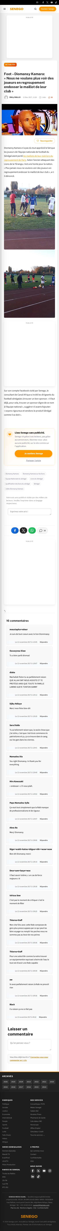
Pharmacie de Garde (37, 1118)
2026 (6, 1081)
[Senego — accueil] (16, 9)
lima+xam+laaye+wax (20, 870)
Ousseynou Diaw (18, 650)
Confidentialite (35, 1157)
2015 (37, 1087)
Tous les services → (37, 1135)
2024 (21, 1081)
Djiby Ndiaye (16, 703)
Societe (5, 1107)
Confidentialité (42, 1208)
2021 (44, 1081)
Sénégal (37, 484)
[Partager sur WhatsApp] (32, 530)
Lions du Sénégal (36, 479)
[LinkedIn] (32, 1176)
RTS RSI (5, 1187)
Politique (5, 1104)
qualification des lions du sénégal (18, 484)
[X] (38, 1171)
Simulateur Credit (36, 1131)
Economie (6, 1114)
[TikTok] (56, 2)
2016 (29, 1087)
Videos (4, 1138)
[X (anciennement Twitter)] (47, 2)
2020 (52, 1081)
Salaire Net (34, 1111)
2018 (13, 1087)
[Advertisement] (29, 38)
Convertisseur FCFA (37, 1104)
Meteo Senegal (35, 1107)
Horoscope (34, 1124)
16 (52, 97)
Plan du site (15, 1208)
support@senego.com (41, 1205)
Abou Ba (13, 827)
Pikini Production (8, 1164)
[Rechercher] (35, 9)
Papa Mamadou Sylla (19, 802)
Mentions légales (26, 1208)
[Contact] (37, 2)
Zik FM (4, 1180)
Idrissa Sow (15, 895)
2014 (44, 1087)
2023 (29, 1081)
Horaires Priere (35, 1114)
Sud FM (5, 1184)
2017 (21, 1087)
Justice (5, 1111)
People (4, 1121)
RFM (3, 1177)
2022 (37, 1081)
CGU (32, 1161)
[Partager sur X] (23, 530)
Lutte (4, 1131)
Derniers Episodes (9, 1151)
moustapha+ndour (19, 629)
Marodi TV (6, 1154)
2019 (6, 1087)
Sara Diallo (15, 725)
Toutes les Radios (8, 1173)
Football (5, 1128)
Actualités (10, 64)
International (7, 1118)
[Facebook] (43, 2)
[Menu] (4, 9)
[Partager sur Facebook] (15, 530)
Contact (33, 1154)
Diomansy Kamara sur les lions (34, 474)
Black (12, 1004)
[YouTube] (51, 2)
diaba (12, 672)
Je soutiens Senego (33, 453)
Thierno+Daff (16, 920)
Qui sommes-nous (37, 1151)
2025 (13, 1081)
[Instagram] (50, 1171)
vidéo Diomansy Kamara (14, 489)
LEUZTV (5, 1161)
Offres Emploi (35, 1128)
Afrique (5, 1142)
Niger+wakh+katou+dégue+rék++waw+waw (31, 849)
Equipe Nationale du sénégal (16, 479)
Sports (4, 1124)
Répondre (44, 642)
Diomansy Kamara (12, 474)
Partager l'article (33, 461)
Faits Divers (6, 1135)
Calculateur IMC (36, 1121)
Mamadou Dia (16, 756)
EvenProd (6, 1157)
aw (11, 979)
